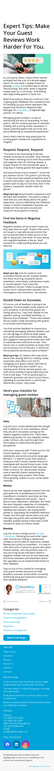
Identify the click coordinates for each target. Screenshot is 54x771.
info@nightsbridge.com (15, 731)
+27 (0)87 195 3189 (12, 720)
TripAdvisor (9, 536)
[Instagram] (25, 744)
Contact (7, 671)
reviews (16, 85)
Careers (7, 667)
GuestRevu (22, 110)
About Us (8, 663)
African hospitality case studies (19, 613)
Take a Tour (9, 651)
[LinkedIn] (16, 744)
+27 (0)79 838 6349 (13, 726)
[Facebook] (7, 744)
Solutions (8, 655)
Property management (15, 630)
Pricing (7, 659)
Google (40, 533)
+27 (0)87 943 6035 (13, 718)
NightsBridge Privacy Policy (39, 766)
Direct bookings (11, 622)
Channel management (14, 617)
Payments (8, 626)
